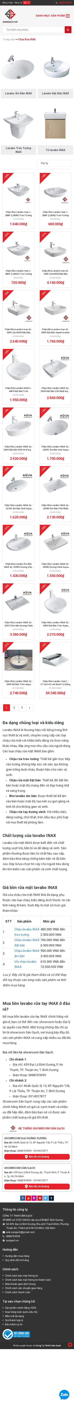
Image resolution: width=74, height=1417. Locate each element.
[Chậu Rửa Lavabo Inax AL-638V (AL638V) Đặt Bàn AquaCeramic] (55, 250)
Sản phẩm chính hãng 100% (20, 1307)
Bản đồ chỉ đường (39, 1156)
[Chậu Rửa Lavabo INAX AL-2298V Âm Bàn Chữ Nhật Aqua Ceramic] (55, 484)
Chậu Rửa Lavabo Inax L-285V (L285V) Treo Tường (18, 272)
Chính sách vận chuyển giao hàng (23, 1288)
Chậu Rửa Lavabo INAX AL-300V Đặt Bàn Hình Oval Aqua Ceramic (18, 448)
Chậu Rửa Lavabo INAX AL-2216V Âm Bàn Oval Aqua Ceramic (18, 507)
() (28, 2)
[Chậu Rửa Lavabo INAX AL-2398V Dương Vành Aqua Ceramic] (55, 543)
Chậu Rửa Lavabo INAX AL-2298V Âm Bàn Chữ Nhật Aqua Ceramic (55, 507)
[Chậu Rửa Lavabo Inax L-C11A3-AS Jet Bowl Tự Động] (55, 660)
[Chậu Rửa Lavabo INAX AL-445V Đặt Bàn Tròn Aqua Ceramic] (55, 601)
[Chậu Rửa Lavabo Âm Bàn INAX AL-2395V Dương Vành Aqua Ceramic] (18, 543)
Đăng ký (18, 3)
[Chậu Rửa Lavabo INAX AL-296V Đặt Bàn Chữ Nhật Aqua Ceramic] (55, 367)
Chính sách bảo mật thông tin (21, 1275)
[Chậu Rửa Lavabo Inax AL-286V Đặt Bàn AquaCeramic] (55, 308)
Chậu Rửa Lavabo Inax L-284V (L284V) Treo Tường (55, 213)
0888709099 (24, 1150)
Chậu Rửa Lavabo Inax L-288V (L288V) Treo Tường (18, 213)
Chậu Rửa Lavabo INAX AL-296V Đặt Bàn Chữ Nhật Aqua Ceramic (55, 390)
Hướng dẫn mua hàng (17, 1256)
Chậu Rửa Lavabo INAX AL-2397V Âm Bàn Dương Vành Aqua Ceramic (18, 624)
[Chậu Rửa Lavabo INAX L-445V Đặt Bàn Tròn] (18, 367)
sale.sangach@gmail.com (20, 1232)
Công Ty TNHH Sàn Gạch (48, 1345)
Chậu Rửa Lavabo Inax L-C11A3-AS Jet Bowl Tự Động (55, 683)
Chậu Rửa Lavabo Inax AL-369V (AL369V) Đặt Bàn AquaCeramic (18, 331)
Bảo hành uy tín (14, 1324)
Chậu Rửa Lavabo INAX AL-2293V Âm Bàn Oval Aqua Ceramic (55, 448)
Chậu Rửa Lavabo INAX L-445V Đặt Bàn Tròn (18, 389)
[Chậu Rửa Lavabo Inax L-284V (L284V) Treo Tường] (55, 191)
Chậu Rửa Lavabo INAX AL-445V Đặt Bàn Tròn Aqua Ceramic (55, 624)
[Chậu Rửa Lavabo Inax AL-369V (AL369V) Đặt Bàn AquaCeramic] (18, 308)
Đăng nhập (8, 3)
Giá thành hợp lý (14, 1320)
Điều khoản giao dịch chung (20, 1284)
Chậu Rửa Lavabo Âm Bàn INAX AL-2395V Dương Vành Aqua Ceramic (18, 566)
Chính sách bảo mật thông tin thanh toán (28, 1279)
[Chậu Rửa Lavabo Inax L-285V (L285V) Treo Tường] (18, 250)
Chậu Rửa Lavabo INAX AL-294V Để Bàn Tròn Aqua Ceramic (18, 683)
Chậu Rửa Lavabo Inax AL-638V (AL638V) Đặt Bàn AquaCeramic (55, 272)
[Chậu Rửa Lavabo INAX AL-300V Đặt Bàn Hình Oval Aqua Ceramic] (18, 425)
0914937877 (41, 1150)
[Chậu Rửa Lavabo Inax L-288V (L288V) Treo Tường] (18, 191)
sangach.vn (12, 1240)
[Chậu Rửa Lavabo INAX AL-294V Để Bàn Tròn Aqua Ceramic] (18, 660)
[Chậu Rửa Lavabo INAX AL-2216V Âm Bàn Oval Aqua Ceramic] (18, 484)
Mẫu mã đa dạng (14, 1316)
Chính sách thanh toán (17, 1292)
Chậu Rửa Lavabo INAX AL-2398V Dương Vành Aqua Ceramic (55, 566)
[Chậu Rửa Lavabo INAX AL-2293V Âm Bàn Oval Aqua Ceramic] (55, 425)
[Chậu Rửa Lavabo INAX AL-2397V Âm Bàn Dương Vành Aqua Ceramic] (18, 601)
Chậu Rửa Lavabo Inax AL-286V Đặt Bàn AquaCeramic (55, 331)
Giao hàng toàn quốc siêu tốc (21, 1312)
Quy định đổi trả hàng (17, 1260)
